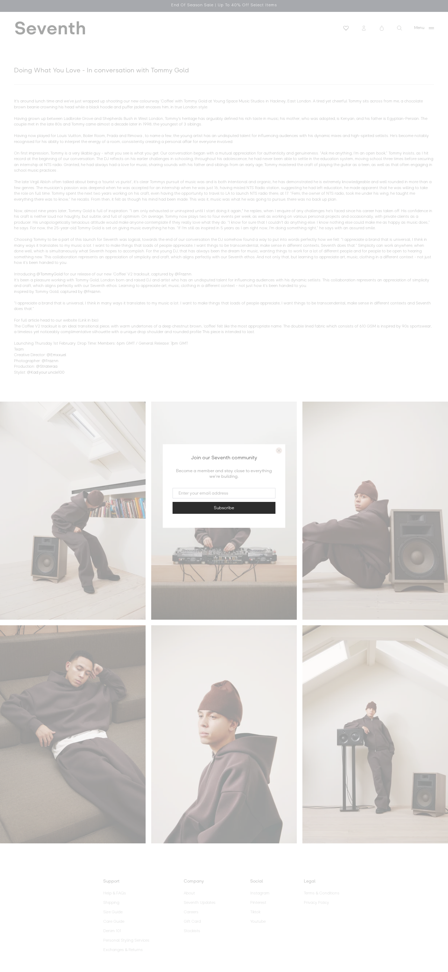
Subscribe (224, 507)
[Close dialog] (278, 450)
